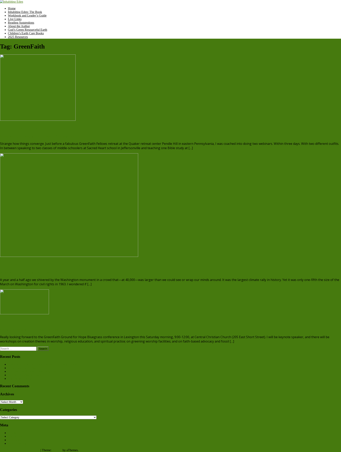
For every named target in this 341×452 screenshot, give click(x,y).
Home (12, 8)
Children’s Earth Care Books (26, 33)
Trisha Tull (50, 136)
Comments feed (17, 440)
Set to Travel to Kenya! (22, 368)
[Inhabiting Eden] (11, 1)
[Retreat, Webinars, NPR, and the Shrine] (38, 119)
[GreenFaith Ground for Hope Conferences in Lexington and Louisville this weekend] (24, 313)
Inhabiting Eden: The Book (25, 12)
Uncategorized (66, 136)
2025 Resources (18, 36)
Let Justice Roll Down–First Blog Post (32, 371)
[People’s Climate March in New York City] (69, 255)
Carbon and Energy (20, 378)
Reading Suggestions (21, 22)
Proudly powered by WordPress (20, 450)
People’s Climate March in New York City (42, 264)
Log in (12, 432)
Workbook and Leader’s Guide (27, 15)
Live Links (15, 19)
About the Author (19, 26)
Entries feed (15, 436)
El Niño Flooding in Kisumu (26, 375)
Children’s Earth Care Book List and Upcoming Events (42, 364)
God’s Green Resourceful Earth (27, 29)
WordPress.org (17, 443)
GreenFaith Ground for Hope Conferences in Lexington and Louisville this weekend (85, 321)
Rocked (57, 450)
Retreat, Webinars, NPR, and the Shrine (40, 128)
